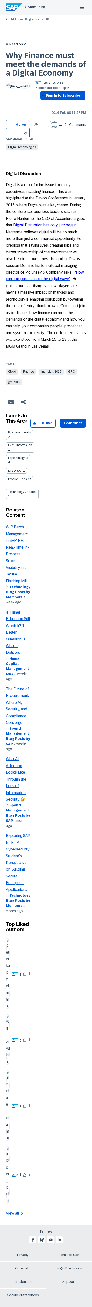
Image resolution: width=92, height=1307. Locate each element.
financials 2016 (51, 371)
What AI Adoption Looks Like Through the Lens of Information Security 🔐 (16, 779)
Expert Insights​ (18, 458)
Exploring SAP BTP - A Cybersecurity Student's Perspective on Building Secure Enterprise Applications (18, 862)
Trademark (23, 1282)
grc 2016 (14, 382)
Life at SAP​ (15, 470)
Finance (28, 371)
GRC (71, 371)
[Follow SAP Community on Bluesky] (42, 1240)
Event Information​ (20, 445)
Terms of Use (69, 1255)
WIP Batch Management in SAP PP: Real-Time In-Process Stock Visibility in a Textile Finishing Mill (17, 554)
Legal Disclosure (69, 1268)
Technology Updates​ (22, 492)
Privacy (22, 1255)
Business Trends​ (19, 432)
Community (35, 7)
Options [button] (43, 104)
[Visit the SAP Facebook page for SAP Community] (33, 1240)
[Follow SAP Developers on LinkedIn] (59, 1240)
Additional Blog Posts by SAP (29, 19)
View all (12, 1213)
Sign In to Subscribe (63, 95)
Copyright (23, 1268)
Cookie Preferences (23, 1295)
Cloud (12, 371)
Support (69, 1282)
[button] (26, 133)
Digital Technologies (22, 147)
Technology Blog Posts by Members (18, 592)
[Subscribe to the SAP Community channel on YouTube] (51, 1240)
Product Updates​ (19, 479)
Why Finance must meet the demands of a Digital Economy (46, 64)
